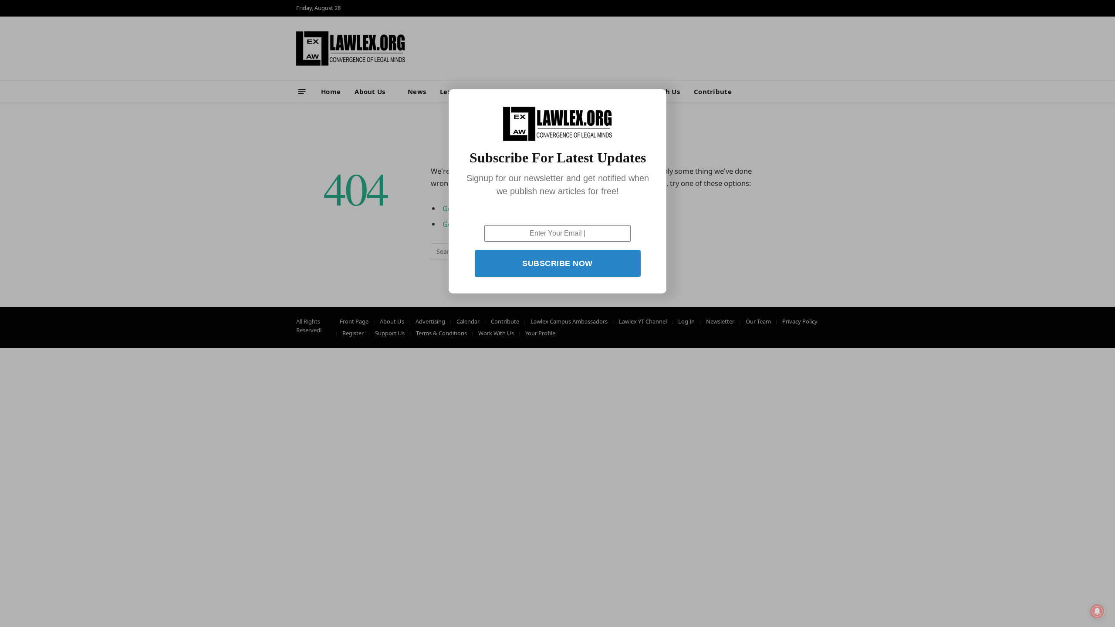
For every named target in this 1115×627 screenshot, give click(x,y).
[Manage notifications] (1097, 611)
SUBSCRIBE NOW (557, 263)
